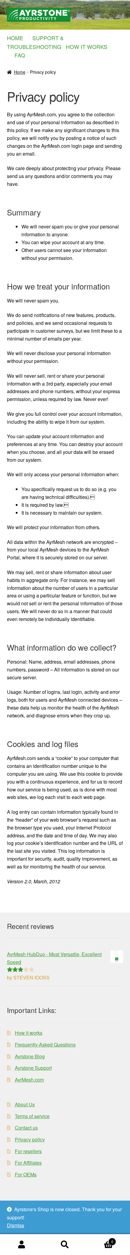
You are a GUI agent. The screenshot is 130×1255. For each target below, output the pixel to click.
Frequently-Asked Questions (45, 1044)
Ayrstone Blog (30, 1056)
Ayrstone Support (33, 1067)
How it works (28, 1032)
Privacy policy (30, 1139)
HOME (19, 38)
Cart (100, 1239)
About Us (25, 1104)
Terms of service (32, 1116)
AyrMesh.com (29, 1079)
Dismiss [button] (15, 1225)
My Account (21, 1244)
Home (19, 72)
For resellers (28, 1151)
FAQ (20, 55)
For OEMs (26, 1174)
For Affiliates (28, 1162)
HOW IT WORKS (89, 46)
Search (64, 1244)
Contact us (26, 1127)
